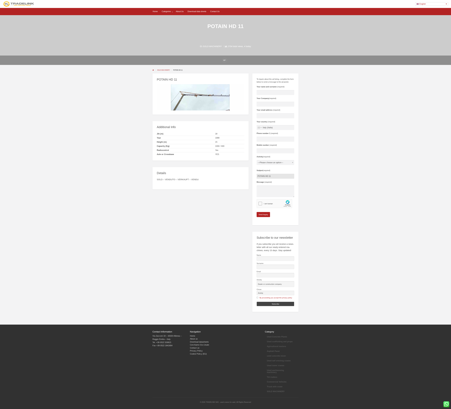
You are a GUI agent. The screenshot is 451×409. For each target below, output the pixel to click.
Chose (259, 289)
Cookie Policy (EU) (198, 354)
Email (259, 271)
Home (155, 11)
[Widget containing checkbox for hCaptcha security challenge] (274, 203)
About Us (180, 11)
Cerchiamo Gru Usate (199, 345)
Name (259, 255)
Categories (166, 11)
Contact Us (215, 11)
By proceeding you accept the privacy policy (276, 298)
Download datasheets (199, 342)
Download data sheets (197, 11)
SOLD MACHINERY (212, 46)
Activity (259, 280)
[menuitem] (155, 11)
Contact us (194, 348)
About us (194, 339)
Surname (260, 263)
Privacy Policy (196, 351)
